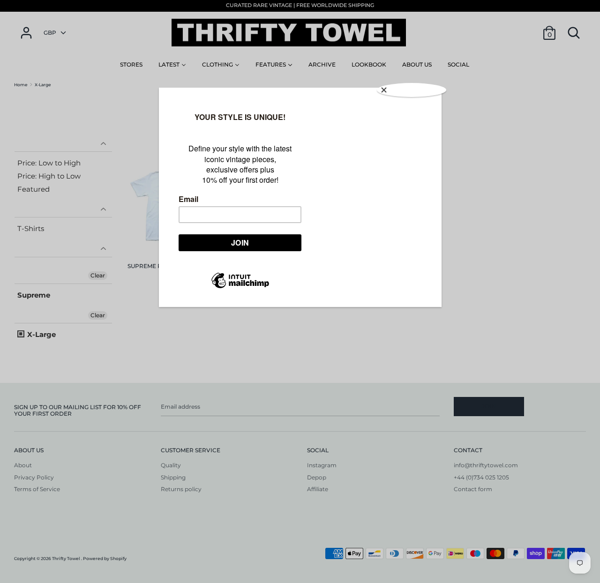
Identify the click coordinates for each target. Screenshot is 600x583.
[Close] (411, 90)
